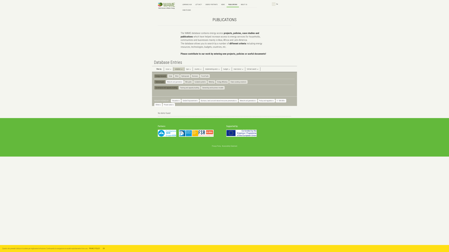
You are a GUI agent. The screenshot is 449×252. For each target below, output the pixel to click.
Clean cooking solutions (238, 82)
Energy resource (161, 76)
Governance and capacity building (166, 88)
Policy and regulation (266, 101)
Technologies (160, 82)
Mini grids (188, 82)
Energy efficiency (222, 82)
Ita (277, 4)
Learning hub (187, 4)
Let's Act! (198, 4)
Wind (176, 76)
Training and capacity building (189, 88)
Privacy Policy (216, 146)
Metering (211, 82)
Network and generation (174, 82)
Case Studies (186, 10)
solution (177, 69)
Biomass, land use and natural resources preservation (219, 101)
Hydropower (185, 76)
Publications (232, 4)
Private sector (169, 105)
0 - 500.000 (281, 101)
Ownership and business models (212, 88)
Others (158, 105)
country (197, 69)
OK (104, 248)
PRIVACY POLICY (94, 248)
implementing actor (211, 69)
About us (244, 4)
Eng (273, 4)
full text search (251, 69)
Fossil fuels (205, 76)
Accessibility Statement (229, 146)
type (187, 69)
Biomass (195, 76)
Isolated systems (200, 82)
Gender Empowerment (190, 101)
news (223, 4)
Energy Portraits (211, 4)
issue (167, 69)
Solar (170, 76)
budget (225, 69)
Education (176, 101)
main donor (237, 69)
